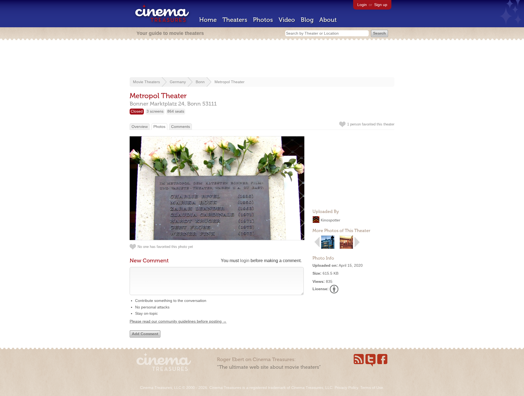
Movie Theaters (146, 82)
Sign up (380, 4)
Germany (178, 82)
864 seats (175, 111)
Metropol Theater (230, 82)
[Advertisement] (262, 59)
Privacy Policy (346, 387)
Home (208, 19)
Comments (180, 126)
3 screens (155, 111)
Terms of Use (371, 387)
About (328, 19)
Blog (307, 19)
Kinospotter (330, 220)
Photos (263, 19)
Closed (137, 111)
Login (362, 4)
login (244, 260)
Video (287, 19)
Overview (140, 126)
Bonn (200, 82)
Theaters (234, 19)
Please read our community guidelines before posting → (178, 321)
